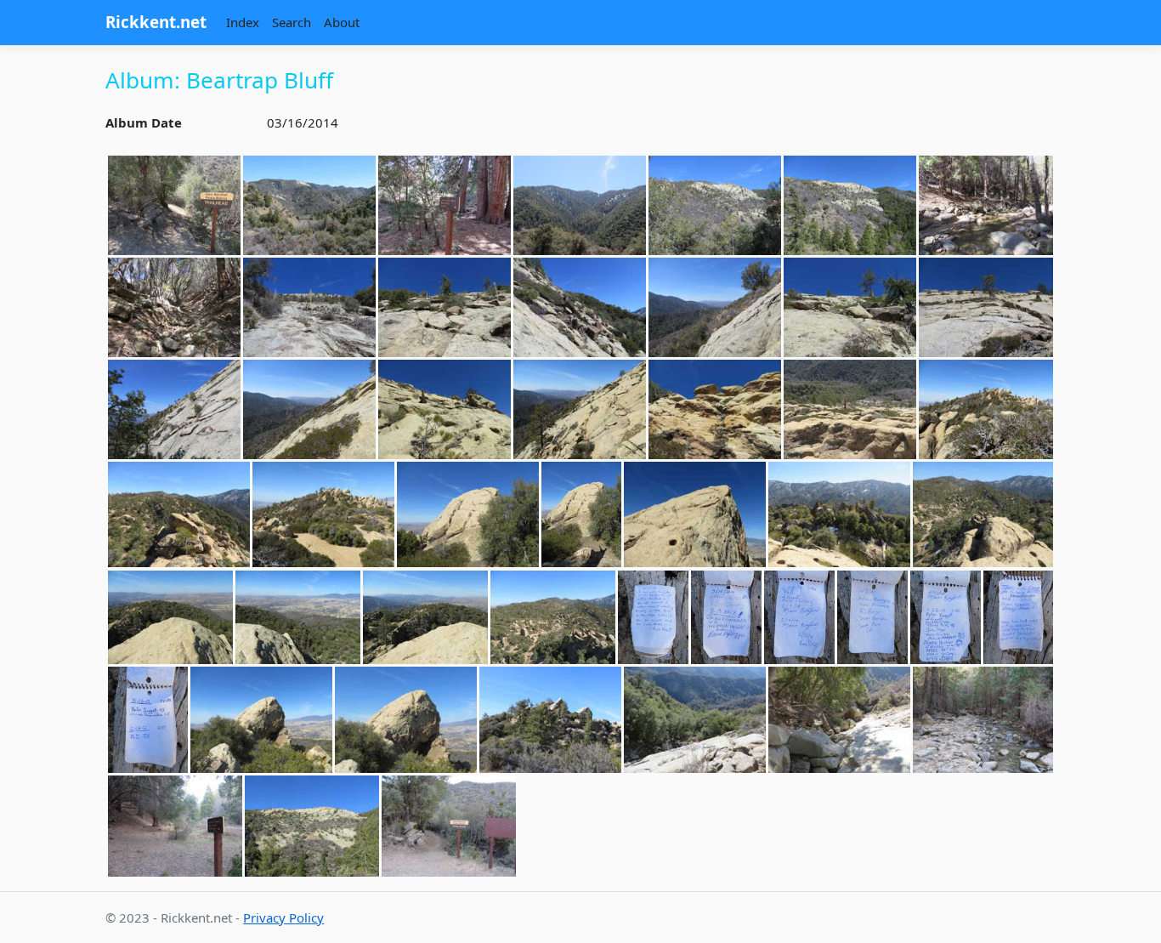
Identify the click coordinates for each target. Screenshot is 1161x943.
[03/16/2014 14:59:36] (552, 617)
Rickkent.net (156, 21)
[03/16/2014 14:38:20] (444, 409)
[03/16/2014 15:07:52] (726, 617)
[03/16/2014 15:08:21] (1018, 617)
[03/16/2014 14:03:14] (986, 205)
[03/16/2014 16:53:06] (839, 720)
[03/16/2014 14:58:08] (425, 617)
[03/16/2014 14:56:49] (695, 515)
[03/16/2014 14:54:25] (581, 515)
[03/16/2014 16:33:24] (550, 720)
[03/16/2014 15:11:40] (406, 720)
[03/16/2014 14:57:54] (839, 515)
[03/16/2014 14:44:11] (850, 409)
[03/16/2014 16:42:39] (695, 720)
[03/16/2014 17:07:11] (312, 826)
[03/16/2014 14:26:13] (579, 307)
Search (291, 22)
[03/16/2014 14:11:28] (309, 307)
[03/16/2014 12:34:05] (174, 205)
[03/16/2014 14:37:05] (309, 409)
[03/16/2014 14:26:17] (714, 307)
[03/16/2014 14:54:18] (468, 515)
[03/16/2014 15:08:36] (148, 720)
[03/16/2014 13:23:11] (444, 205)
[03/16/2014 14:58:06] (297, 617)
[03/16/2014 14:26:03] (444, 307)
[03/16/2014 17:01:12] (175, 826)
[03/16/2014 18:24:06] (449, 826)
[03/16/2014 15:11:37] (261, 720)
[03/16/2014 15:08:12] (945, 617)
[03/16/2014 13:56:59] (714, 205)
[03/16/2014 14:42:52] (714, 409)
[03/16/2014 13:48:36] (579, 205)
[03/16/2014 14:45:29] (323, 515)
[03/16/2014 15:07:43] (653, 617)
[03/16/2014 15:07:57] (799, 617)
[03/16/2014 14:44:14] (986, 409)
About (342, 22)
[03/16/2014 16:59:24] (983, 720)
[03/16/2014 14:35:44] (174, 409)
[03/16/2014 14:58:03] (170, 617)
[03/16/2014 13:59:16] (850, 205)
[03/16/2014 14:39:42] (579, 409)
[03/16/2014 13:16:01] (309, 205)
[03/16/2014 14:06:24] (174, 307)
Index (242, 22)
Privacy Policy (283, 917)
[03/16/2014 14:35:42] (986, 307)
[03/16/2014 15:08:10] (872, 617)
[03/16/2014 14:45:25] (179, 515)
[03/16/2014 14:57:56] (983, 515)
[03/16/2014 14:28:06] (850, 307)
